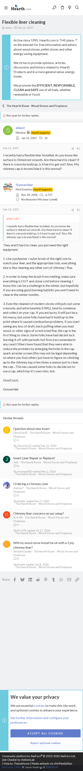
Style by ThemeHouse (16, 763)
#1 (78, 148)
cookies (39, 705)
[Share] (72, 149)
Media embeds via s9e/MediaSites (52, 763)
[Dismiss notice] (76, 40)
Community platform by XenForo (39, 756)
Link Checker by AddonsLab (18, 759)
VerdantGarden (22, 551)
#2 (78, 210)
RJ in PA (18, 517)
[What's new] (69, 7)
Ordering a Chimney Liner (30, 484)
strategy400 (24, 471)
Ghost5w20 (20, 432)
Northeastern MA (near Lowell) (39, 199)
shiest (8, 27)
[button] (6, 8)
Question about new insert (31, 428)
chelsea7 (18, 488)
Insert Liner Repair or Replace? (34, 458)
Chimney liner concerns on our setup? (38, 513)
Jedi (15, 462)
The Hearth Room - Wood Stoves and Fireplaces (43, 448)
